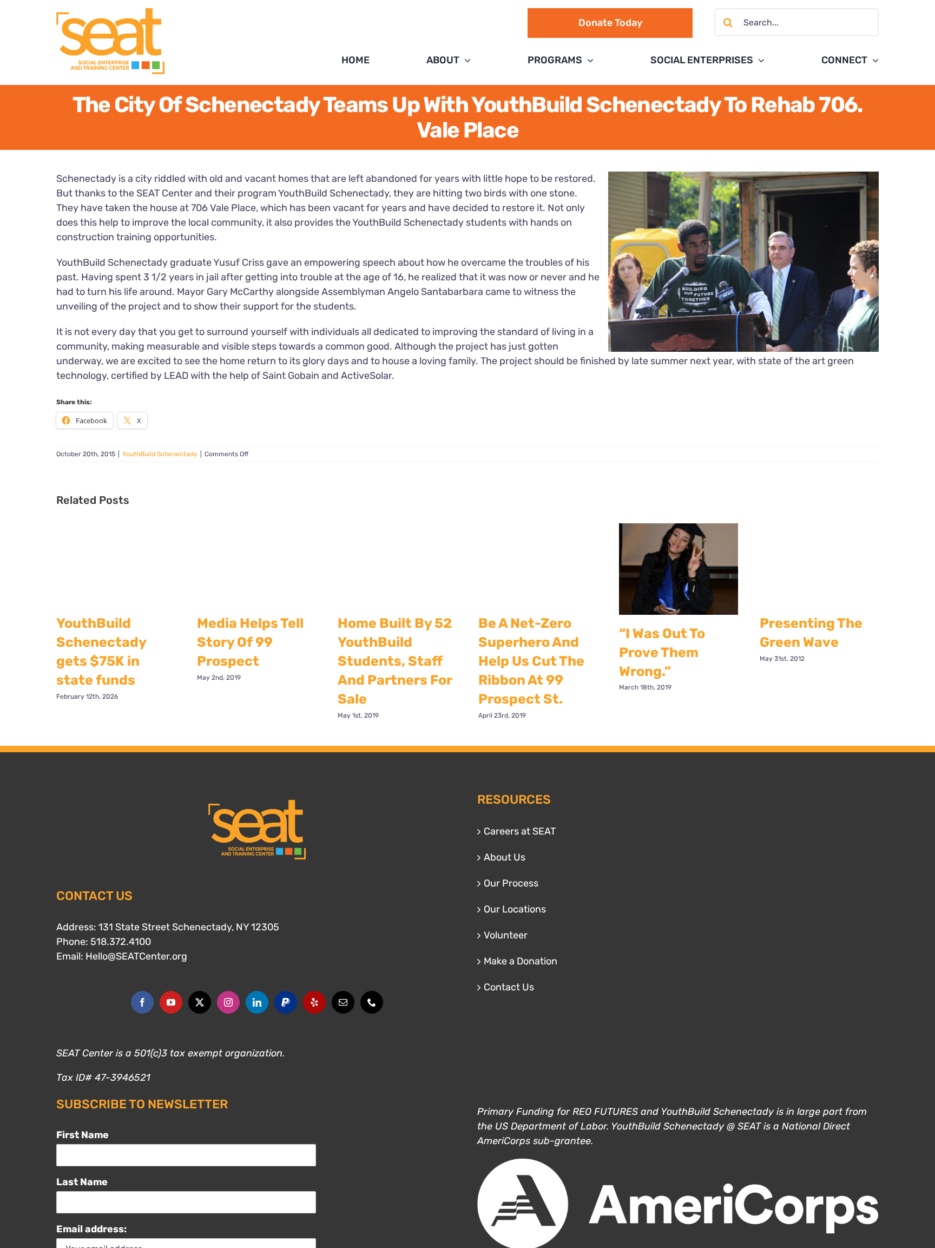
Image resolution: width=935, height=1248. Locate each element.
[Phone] (371, 1002)
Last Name (82, 1182)
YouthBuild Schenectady (159, 454)
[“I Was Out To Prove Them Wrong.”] (678, 569)
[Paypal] (285, 1002)
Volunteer (506, 935)
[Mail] (343, 1002)
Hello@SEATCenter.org (136, 956)
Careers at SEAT (520, 831)
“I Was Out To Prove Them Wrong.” (662, 652)
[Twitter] (199, 1002)
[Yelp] (314, 1002)
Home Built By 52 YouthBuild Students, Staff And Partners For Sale (395, 661)
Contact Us (509, 987)
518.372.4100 (120, 942)
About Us (504, 857)
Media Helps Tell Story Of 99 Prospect (250, 642)
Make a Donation (520, 961)
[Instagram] (228, 1002)
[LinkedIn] (257, 1002)
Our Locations (515, 909)
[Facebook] (142, 1002)
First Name (82, 1135)
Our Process (511, 883)
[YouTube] (171, 1002)
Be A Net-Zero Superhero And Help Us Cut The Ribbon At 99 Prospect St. (531, 661)
